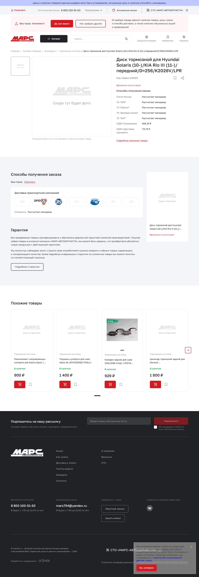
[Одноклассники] (176, 82)
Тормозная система (24, 354)
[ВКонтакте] (171, 82)
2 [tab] (102, 395)
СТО (103, 463)
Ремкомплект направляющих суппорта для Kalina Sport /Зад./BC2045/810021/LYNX (30, 361)
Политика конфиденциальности (118, 562)
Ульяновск (29, 182)
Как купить (62, 457)
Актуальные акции (127, 10)
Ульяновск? (38, 23)
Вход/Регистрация (146, 40)
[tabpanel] (31, 350)
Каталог (56, 38)
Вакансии (106, 457)
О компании (107, 451)
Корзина (184, 40)
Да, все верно (61, 23)
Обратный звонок (115, 508)
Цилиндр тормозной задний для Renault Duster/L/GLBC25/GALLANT (167, 361)
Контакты (61, 480)
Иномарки (61, 474)
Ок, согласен (146, 567)
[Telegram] (166, 82)
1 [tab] (97, 395)
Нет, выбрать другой (91, 23)
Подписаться (171, 421)
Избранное (167, 40)
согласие (167, 427)
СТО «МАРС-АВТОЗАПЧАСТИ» (167, 10)
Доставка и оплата (66, 463)
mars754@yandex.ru (71, 505)
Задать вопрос (113, 518)
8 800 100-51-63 (70, 10)
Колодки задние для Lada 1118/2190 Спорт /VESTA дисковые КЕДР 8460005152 (120, 361)
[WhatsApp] (181, 82)
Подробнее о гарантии (27, 266)
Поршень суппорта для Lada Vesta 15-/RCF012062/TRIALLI (75, 361)
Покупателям (92, 10)
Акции (59, 451)
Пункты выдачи (64, 468)
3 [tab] (104, 395)
